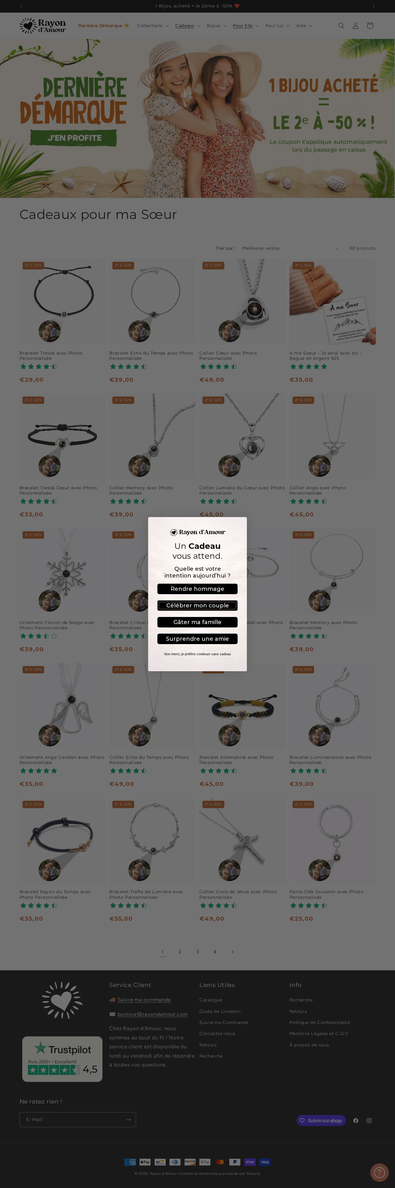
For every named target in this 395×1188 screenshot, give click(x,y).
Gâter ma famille (197, 622)
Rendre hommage (197, 589)
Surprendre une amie (197, 638)
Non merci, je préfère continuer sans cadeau (197, 654)
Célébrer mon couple (197, 605)
